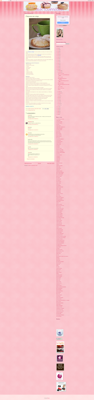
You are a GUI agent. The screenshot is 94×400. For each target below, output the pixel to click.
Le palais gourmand (59, 224)
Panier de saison (58, 269)
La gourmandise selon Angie (60, 217)
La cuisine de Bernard (59, 210)
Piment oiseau (58, 280)
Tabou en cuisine (58, 301)
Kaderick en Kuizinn (59, 204)
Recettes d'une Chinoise (59, 290)
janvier (59, 104)
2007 (58, 112)
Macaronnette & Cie (59, 252)
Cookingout (58, 161)
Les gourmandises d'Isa (59, 234)
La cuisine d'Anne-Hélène (59, 209)
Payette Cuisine (58, 278)
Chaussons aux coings (61, 73)
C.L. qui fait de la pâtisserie (60, 138)
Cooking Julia (58, 158)
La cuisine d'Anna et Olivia (60, 208)
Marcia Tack (58, 258)
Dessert (32, 110)
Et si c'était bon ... (58, 180)
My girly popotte (58, 262)
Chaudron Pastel (58, 144)
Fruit (34, 110)
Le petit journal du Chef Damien (60, 225)
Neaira (29, 132)
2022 (58, 54)
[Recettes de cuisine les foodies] (60, 353)
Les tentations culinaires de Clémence (61, 245)
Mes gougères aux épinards (60, 261)
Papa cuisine (58, 270)
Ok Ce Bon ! (58, 266)
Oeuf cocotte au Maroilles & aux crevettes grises (63, 85)
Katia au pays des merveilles (60, 205)
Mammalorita (30, 121)
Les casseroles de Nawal (59, 230)
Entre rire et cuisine (59, 176)
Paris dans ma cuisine (59, 274)
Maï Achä (57, 254)
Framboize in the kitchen (59, 186)
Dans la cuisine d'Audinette (60, 172)
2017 (58, 61)
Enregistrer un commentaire (31, 158)
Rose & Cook (58, 293)
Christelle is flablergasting (59, 150)
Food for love (58, 184)
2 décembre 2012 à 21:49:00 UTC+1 (33, 149)
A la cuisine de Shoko (59, 121)
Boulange (29, 110)
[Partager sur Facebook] (47, 108)
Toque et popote (58, 304)
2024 (58, 51)
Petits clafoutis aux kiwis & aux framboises (62, 79)
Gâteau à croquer (58, 188)
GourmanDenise (58, 190)
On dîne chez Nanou (59, 268)
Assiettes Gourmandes (59, 128)
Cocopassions (58, 156)
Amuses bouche (58, 125)
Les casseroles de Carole (59, 229)
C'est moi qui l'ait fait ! (59, 141)
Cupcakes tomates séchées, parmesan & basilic (63, 81)
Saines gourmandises (59, 294)
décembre (59, 70)
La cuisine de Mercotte (59, 214)
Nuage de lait (58, 264)
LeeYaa (29, 115)
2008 (58, 111)
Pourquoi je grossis (58, 282)
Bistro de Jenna (58, 132)
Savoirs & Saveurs (58, 298)
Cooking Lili (58, 160)
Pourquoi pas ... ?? (58, 284)
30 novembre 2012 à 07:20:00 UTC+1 (33, 118)
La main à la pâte (58, 218)
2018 (58, 60)
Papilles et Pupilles (58, 272)
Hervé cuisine (58, 194)
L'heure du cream (58, 206)
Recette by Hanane (58, 289)
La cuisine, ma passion (59, 216)
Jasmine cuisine (58, 201)
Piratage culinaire (58, 281)
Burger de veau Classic (61, 88)
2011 (58, 106)
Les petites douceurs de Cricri (60, 240)
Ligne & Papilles (58, 246)
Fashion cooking (58, 182)
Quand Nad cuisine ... (59, 285)
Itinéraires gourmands (59, 198)
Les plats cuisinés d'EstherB (60, 242)
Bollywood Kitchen (59, 134)
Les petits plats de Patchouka (60, 241)
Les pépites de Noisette (59, 238)
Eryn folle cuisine (58, 178)
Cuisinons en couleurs (59, 170)
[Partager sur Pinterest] (48, 108)
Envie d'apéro (58, 177)
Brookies (59, 89)
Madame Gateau (58, 253)
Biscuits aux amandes (61, 82)
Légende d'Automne (59, 228)
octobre (59, 91)
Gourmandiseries (58, 192)
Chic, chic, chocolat (59, 148)
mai (58, 98)
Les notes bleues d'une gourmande (60, 237)
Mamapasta (57, 257)
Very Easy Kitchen (58, 316)
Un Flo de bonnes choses (59, 309)
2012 (58, 69)
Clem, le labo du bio (59, 154)
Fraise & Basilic (58, 185)
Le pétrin (57, 226)
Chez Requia (58, 146)
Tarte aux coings (60, 86)
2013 (58, 67)
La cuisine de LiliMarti (59, 213)
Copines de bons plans (59, 162)
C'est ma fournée (58, 140)
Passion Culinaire (58, 277)
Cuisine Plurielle (58, 168)
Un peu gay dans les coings (60, 310)
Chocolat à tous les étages (59, 149)
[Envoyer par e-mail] (44, 108)
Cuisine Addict (58, 166)
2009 (58, 109)
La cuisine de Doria (59, 212)
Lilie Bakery (58, 248)
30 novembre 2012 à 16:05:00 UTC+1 (33, 143)
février (59, 103)
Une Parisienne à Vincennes (60, 314)
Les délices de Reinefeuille (59, 233)
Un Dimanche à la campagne (60, 308)
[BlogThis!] (45, 108)
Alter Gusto (57, 124)
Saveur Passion (58, 296)
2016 (58, 63)
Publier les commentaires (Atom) (32, 165)
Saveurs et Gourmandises (59, 297)
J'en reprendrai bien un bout (60, 200)
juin (58, 97)
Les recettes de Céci (59, 244)
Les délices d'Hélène (59, 232)
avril (59, 100)
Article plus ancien (50, 163)
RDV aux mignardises (59, 288)
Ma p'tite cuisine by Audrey (60, 250)
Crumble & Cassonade (59, 165)
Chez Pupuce (58, 145)
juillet (59, 95)
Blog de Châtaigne (58, 133)
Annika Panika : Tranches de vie (60, 126)
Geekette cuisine (58, 189)
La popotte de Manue (59, 220)
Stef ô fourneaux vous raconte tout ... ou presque (62, 300)
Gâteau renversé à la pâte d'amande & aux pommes (63, 75)
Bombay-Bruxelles (58, 136)
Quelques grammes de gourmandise (61, 286)
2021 (58, 55)
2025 (58, 49)
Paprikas (57, 273)
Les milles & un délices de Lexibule (61, 236)
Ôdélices (57, 265)
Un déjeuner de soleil (59, 306)
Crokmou (57, 164)
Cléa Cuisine (58, 153)
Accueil (39, 163)
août (59, 94)
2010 (58, 108)
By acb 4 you (58, 137)
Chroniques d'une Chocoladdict (60, 152)
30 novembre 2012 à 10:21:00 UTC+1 (33, 129)
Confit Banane (58, 157)
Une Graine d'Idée (58, 313)
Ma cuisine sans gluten (59, 249)
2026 (58, 48)
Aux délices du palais (59, 129)
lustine (29, 127)
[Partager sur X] (46, 108)
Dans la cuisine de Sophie (59, 173)
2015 (58, 64)
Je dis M (57, 202)
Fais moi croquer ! (58, 181)
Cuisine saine (58, 169)
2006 (58, 114)
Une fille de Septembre (59, 312)
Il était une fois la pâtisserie (60, 197)
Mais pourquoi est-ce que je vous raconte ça (62, 256)
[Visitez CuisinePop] (59, 339)
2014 (58, 66)
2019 (58, 58)
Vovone (29, 152)
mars (59, 101)
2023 (58, 52)
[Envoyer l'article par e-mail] (43, 108)
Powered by (60, 25)
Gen (28, 146)
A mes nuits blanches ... (59, 122)
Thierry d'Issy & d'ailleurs (59, 302)
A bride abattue (58, 120)
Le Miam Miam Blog (59, 222)
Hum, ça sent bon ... (59, 196)
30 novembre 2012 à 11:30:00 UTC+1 (33, 136)
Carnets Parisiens (58, 142)
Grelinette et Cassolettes (59, 193)
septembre (59, 92)
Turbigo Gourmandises (59, 305)
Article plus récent (28, 163)
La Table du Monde (58, 221)
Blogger (48, 398)
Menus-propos (58, 260)
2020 (58, 57)
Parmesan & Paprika (59, 276)
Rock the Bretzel (58, 292)
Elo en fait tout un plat (59, 174)
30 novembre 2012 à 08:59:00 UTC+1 (33, 124)
